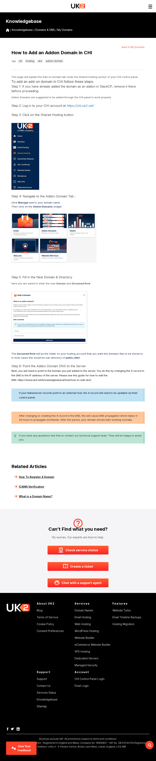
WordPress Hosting (87, 631)
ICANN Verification (31, 486)
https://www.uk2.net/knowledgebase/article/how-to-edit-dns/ (54, 379)
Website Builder (84, 637)
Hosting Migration (123, 624)
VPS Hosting (82, 651)
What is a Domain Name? (35, 496)
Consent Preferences (50, 631)
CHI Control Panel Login (89, 678)
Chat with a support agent (82, 583)
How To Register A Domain (36, 477)
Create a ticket (81, 566)
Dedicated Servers (86, 658)
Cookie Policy (45, 624)
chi (20, 61)
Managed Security (86, 665)
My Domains (64, 29)
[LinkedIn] (19, 728)
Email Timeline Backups (126, 617)
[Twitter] (13, 728)
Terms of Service (47, 617)
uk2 (40, 61)
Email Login (82, 685)
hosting (30, 61)
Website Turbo (121, 610)
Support (42, 678)
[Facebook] (8, 728)
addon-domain (54, 61)
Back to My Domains (133, 47)
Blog (39, 610)
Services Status (46, 692)
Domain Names (84, 610)
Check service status (81, 550)
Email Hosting (83, 617)
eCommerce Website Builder (93, 644)
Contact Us (43, 685)
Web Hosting (83, 624)
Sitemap (42, 706)
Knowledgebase (22, 29)
